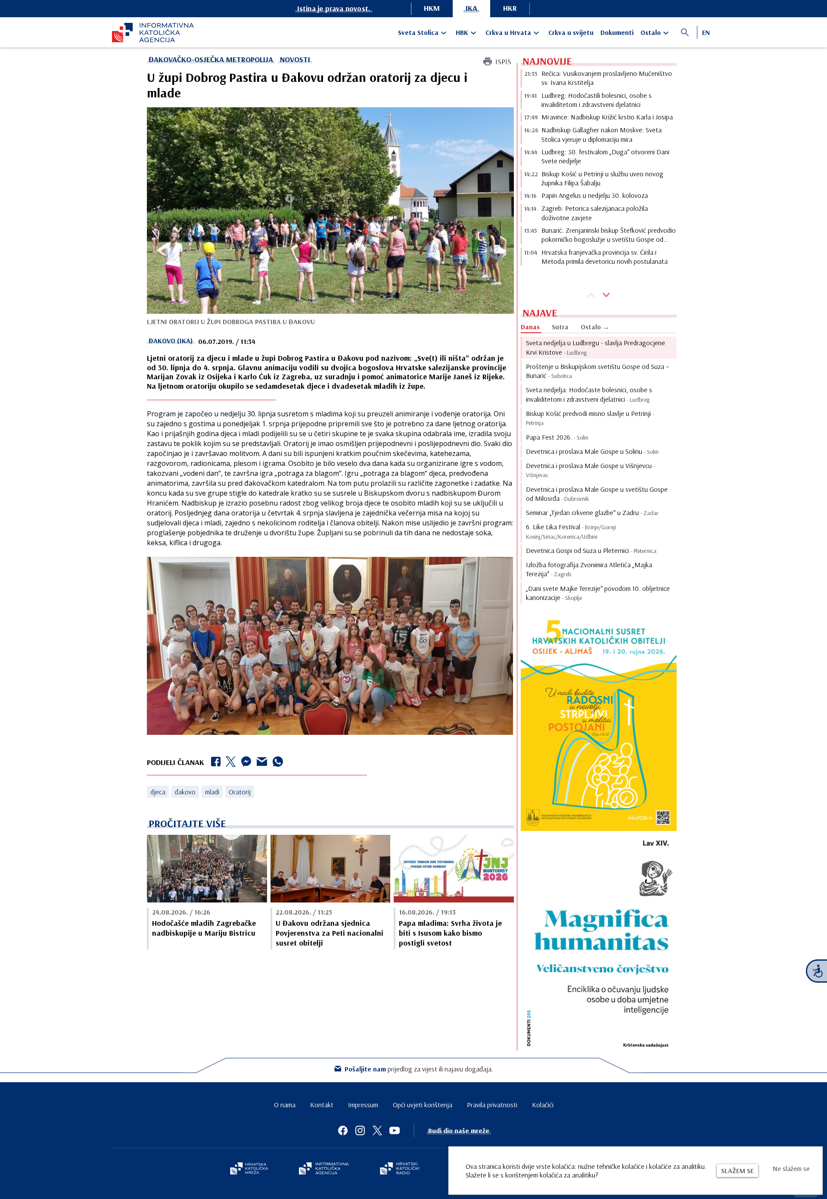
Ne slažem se (791, 1168)
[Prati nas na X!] (377, 1130)
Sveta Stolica (418, 32)
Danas (530, 326)
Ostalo (650, 32)
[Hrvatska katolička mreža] (249, 1169)
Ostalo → (595, 326)
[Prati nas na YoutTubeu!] (394, 1130)
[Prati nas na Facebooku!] (343, 1130)
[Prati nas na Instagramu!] (360, 1130)
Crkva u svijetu (571, 32)
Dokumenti (617, 32)
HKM (432, 8)
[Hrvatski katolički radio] (400, 1169)
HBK (462, 32)
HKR (510, 8)
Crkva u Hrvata (508, 32)
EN (706, 32)
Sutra (560, 326)
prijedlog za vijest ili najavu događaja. (419, 1069)
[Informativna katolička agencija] (324, 1169)
